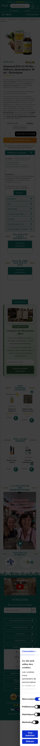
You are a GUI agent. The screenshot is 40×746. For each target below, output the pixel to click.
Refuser (30, 741)
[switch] (35, 722)
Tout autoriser (30, 734)
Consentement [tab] (29, 651)
